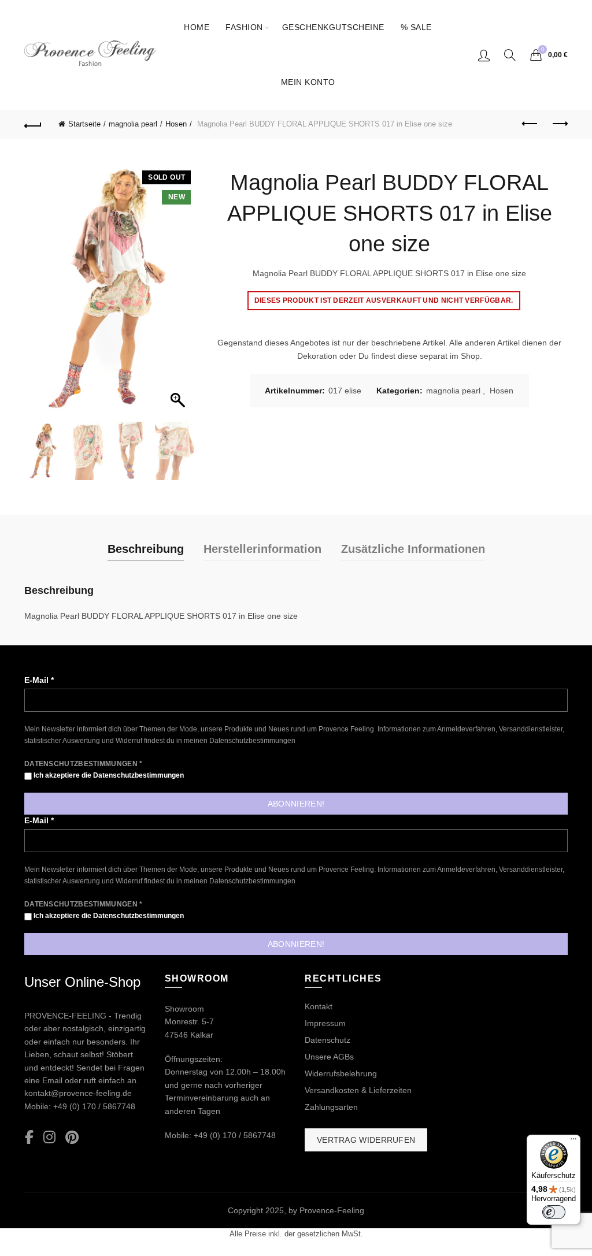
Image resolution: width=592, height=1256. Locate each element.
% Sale (416, 27)
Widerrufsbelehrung (341, 1073)
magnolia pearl (133, 124)
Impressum (325, 1023)
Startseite (84, 124)
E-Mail (39, 680)
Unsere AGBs (329, 1056)
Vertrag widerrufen (366, 1139)
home (196, 27)
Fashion (244, 27)
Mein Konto (308, 82)
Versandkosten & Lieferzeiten (358, 1090)
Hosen (176, 124)
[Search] (510, 55)
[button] (179, 294)
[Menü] (573, 1142)
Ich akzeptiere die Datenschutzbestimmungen (108, 775)
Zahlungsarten (331, 1107)
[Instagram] (49, 1138)
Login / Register (484, 55)
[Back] (32, 124)
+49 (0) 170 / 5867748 (94, 1106)
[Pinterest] (72, 1138)
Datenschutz (327, 1040)
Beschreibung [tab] (146, 548)
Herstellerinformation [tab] (262, 548)
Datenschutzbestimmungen (252, 741)
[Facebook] (29, 1138)
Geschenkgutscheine (333, 27)
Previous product (530, 124)
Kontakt (318, 1006)
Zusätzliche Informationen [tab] (413, 548)
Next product (559, 124)
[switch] (553, 1212)
